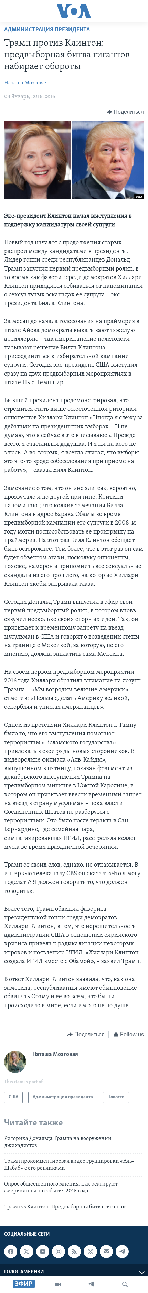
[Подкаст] (90, 1251)
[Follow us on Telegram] (122, 1251)
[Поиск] (125, 1284)
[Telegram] (91, 1284)
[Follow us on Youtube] (42, 1251)
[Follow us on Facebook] (10, 1251)
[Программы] (57, 1284)
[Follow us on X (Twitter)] (26, 1251)
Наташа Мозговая (26, 83)
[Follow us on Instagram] (58, 1251)
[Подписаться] (106, 1251)
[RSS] (74, 1251)
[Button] (125, 111)
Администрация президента (47, 30)
